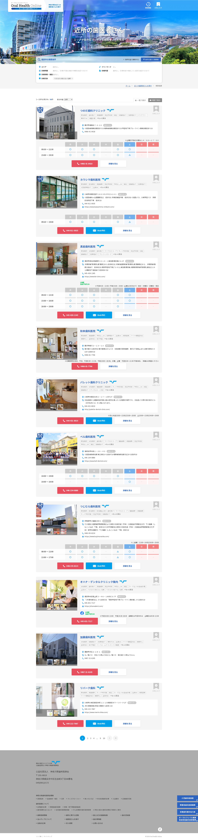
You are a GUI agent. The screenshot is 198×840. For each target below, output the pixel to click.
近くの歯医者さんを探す (143, 86)
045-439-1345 (90, 273)
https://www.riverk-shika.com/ (96, 712)
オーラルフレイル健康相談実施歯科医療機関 (187, 818)
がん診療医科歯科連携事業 (82, 810)
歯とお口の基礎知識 (100, 815)
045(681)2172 (42, 783)
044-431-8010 (90, 406)
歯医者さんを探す (72, 819)
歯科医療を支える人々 (44, 810)
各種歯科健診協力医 (187, 812)
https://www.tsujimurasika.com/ (97, 536)
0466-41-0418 (90, 131)
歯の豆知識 (126, 815)
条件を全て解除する (132, 59)
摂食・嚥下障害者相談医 (72, 807)
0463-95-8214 (90, 533)
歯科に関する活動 (72, 815)
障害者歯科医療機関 (187, 805)
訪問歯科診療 (41, 807)
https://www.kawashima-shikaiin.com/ (99, 207)
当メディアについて (44, 819)
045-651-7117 (90, 603)
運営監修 (40, 799)
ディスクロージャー (74, 799)
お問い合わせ (98, 823)
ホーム (128, 86)
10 (104, 738)
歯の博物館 (97, 819)
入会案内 (116, 799)
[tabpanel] (56, 122)
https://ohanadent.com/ (94, 606)
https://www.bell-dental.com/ (96, 461)
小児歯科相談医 (188, 798)
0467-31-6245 (90, 658)
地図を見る (107, 125)
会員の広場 (41, 823)
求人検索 (69, 823)
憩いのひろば (89, 799)
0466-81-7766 (90, 355)
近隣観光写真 (126, 799)
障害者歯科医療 (55, 807)
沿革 (62, 799)
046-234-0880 (90, 457)
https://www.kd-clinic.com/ (95, 276)
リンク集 (38, 836)
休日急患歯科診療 (103, 799)
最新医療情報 (42, 815)
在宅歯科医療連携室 (62, 810)
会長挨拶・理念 (52, 799)
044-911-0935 (90, 203)
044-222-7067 (90, 709)
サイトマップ (48, 836)
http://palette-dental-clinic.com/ (97, 409)
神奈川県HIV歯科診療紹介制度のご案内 (108, 810)
